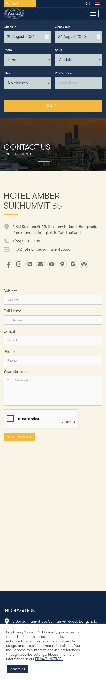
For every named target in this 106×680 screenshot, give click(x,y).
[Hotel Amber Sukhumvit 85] (14, 14)
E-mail (9, 331)
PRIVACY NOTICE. (49, 659)
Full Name (12, 311)
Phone (9, 351)
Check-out (62, 27)
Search (53, 106)
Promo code (63, 73)
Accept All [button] (17, 669)
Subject (10, 291)
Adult (58, 50)
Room (8, 50)
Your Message (16, 372)
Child (7, 73)
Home (8, 154)
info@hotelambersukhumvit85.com (42, 249)
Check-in (10, 27)
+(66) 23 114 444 (26, 241)
